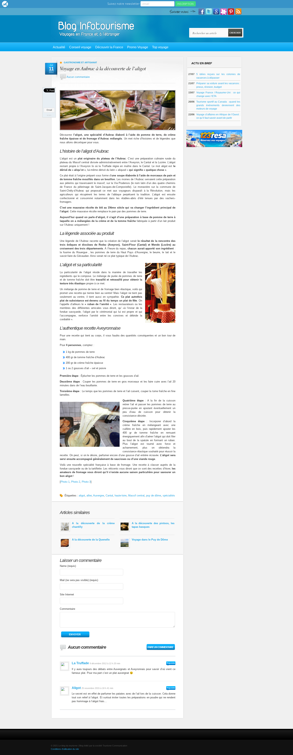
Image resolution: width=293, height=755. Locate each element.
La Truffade (80, 663)
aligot (82, 495)
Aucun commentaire (78, 76)
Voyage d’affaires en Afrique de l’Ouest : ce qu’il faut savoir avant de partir (218, 116)
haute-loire (121, 495)
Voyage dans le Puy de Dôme (150, 539)
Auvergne (98, 495)
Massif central (136, 495)
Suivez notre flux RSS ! (238, 11)
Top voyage (160, 47)
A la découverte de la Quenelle (91, 539)
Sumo (49, 115)
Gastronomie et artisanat (80, 62)
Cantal (109, 495)
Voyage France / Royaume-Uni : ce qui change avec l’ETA (218, 94)
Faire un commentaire (160, 647)
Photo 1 (65, 481)
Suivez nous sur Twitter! (209, 11)
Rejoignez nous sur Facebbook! (201, 11)
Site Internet (67, 594)
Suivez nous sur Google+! (216, 11)
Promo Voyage (137, 47)
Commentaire (67, 608)
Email (49, 110)
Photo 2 (75, 481)
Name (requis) (68, 565)
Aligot (76, 688)
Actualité (59, 47)
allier (89, 495)
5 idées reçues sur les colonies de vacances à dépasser (218, 76)
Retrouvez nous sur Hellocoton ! (223, 11)
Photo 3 (86, 481)
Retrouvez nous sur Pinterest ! (231, 11)
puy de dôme (153, 495)
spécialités (169, 495)
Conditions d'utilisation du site (65, 749)
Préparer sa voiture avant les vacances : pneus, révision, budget (218, 85)
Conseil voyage (80, 47)
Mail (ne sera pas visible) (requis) (79, 580)
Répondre (170, 663)
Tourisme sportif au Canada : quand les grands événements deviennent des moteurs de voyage (218, 105)
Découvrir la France (109, 47)
